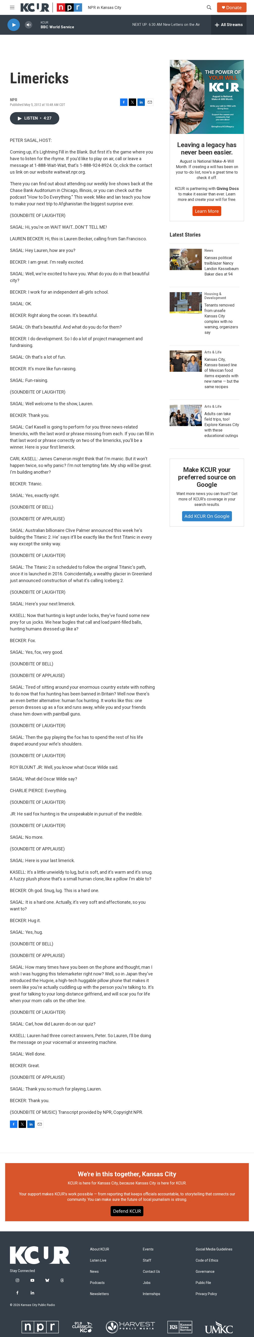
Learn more (207, 211)
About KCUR (99, 1249)
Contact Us (151, 1272)
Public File (203, 1283)
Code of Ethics (207, 1260)
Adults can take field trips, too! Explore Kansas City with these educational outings (221, 424)
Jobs (147, 1283)
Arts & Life (213, 352)
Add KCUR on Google (207, 516)
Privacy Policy (206, 1294)
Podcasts (97, 1283)
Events (148, 1249)
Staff (147, 1260)
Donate (234, 7)
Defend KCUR (127, 1211)
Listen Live (98, 1260)
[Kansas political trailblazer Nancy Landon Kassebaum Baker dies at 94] (186, 259)
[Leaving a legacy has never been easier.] (207, 97)
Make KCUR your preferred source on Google (206, 477)
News (208, 250)
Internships (151, 1294)
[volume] (28, 25)
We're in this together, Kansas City (127, 1174)
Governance (205, 1272)
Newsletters (99, 1294)
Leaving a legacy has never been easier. (206, 148)
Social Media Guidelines (214, 1249)
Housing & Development (215, 296)
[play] (14, 25)
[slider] (36, 24)
